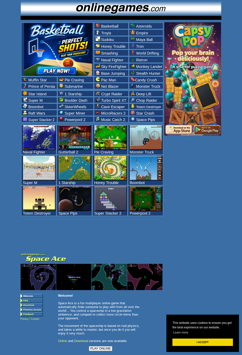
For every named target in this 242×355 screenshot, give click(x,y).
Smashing (109, 53)
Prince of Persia (41, 86)
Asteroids (144, 26)
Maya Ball (144, 40)
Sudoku (107, 40)
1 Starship (73, 94)
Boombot (35, 107)
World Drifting (147, 53)
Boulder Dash (76, 100)
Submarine (74, 86)
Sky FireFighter (114, 67)
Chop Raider (146, 100)
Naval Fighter (112, 60)
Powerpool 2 (75, 120)
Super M (35, 100)
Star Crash (145, 113)
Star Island (37, 94)
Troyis (106, 33)
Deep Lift (143, 94)
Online (62, 341)
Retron (141, 60)
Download (81, 341)
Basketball (109, 26)
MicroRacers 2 (113, 113)
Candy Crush (146, 80)
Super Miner (75, 113)
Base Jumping (113, 73)
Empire (142, 33)
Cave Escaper (113, 107)
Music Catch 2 (113, 120)
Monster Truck (148, 86)
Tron (140, 46)
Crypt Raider (111, 94)
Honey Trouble (113, 46)
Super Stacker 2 (41, 120)
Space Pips (145, 120)
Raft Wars (36, 113)
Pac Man (108, 80)
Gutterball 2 (68, 152)
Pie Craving (74, 80)
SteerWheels (75, 107)
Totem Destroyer (148, 107)
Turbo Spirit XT (113, 100)
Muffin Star (37, 80)
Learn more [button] (180, 332)
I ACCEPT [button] (203, 342)
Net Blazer (110, 86)
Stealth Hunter (148, 73)
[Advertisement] (192, 195)
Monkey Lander (149, 67)
